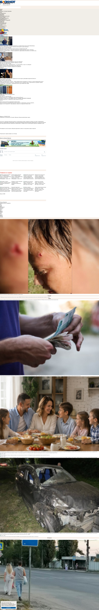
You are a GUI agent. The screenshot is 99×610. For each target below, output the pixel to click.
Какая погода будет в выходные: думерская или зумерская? (10, 66)
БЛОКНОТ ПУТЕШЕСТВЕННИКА (6, 11)
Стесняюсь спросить (3, 68)
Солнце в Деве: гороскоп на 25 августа (7, 299)
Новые (1, 154)
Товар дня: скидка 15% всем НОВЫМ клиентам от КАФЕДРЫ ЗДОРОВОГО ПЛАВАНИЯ (15, 98)
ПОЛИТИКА (2, 22)
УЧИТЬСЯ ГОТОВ (6, 30)
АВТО (1, 10)
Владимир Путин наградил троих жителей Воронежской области (11, 451)
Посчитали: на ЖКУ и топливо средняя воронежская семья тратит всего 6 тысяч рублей (44, 375)
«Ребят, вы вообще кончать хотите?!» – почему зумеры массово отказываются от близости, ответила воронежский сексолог (21, 81)
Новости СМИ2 (2, 193)
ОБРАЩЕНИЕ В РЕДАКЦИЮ (5, 20)
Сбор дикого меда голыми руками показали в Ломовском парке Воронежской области (16, 534)
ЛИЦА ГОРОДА (2, 17)
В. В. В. (1, 100)
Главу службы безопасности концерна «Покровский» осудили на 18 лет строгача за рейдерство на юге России (17, 457)
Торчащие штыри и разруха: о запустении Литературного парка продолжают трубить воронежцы (17, 49)
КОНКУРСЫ (2, 15)
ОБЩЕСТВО (2, 21)
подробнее (9, 203)
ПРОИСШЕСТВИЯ (3, 23)
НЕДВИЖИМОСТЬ (3, 19)
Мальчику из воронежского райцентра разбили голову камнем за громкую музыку (11, 294)
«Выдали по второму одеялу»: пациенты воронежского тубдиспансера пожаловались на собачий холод (18, 50)
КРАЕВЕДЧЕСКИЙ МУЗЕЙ (4, 16)
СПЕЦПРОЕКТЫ (3, 24)
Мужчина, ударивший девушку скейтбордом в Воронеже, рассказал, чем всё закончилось (33, 451)
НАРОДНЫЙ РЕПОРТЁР (4, 18)
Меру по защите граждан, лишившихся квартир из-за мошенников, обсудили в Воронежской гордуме (83, 457)
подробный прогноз (3, 203)
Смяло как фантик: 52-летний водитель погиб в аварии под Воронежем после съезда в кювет (14, 533)
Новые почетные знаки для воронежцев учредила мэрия (50, 299)
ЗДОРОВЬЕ (2, 14)
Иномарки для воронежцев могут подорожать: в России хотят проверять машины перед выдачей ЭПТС (16, 375)
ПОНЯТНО (8, 607)
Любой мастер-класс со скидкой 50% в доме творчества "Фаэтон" (11, 97)
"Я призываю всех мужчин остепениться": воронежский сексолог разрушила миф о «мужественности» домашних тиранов (21, 82)
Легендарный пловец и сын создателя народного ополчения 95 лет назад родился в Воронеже (27, 299)
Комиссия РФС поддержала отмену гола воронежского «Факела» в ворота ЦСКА (66, 533)
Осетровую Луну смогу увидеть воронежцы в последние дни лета (11, 539)
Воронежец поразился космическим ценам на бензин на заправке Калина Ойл (13, 48)
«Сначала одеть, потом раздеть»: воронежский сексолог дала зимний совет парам (14, 83)
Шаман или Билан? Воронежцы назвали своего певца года (10, 65)
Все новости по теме (3, 47)
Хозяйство (2, 67)
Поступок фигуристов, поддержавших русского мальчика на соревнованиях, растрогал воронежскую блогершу (49, 457)
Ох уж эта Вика (2, 51)
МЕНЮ (1, 9)
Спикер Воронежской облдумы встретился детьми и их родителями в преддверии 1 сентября (61, 451)
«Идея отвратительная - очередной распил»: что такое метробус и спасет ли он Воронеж (15, 64)
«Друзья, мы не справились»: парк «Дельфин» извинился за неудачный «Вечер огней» (41, 533)
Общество (2, 116)
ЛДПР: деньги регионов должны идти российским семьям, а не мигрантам (28, 536)
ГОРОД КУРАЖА (3, 13)
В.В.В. (1, 12)
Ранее (10, 154)
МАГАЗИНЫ (5, 34)
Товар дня (1, 84)
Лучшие (5, 154)
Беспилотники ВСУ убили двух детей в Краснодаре (9, 536)
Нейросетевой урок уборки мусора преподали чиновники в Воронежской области (69, 375)
